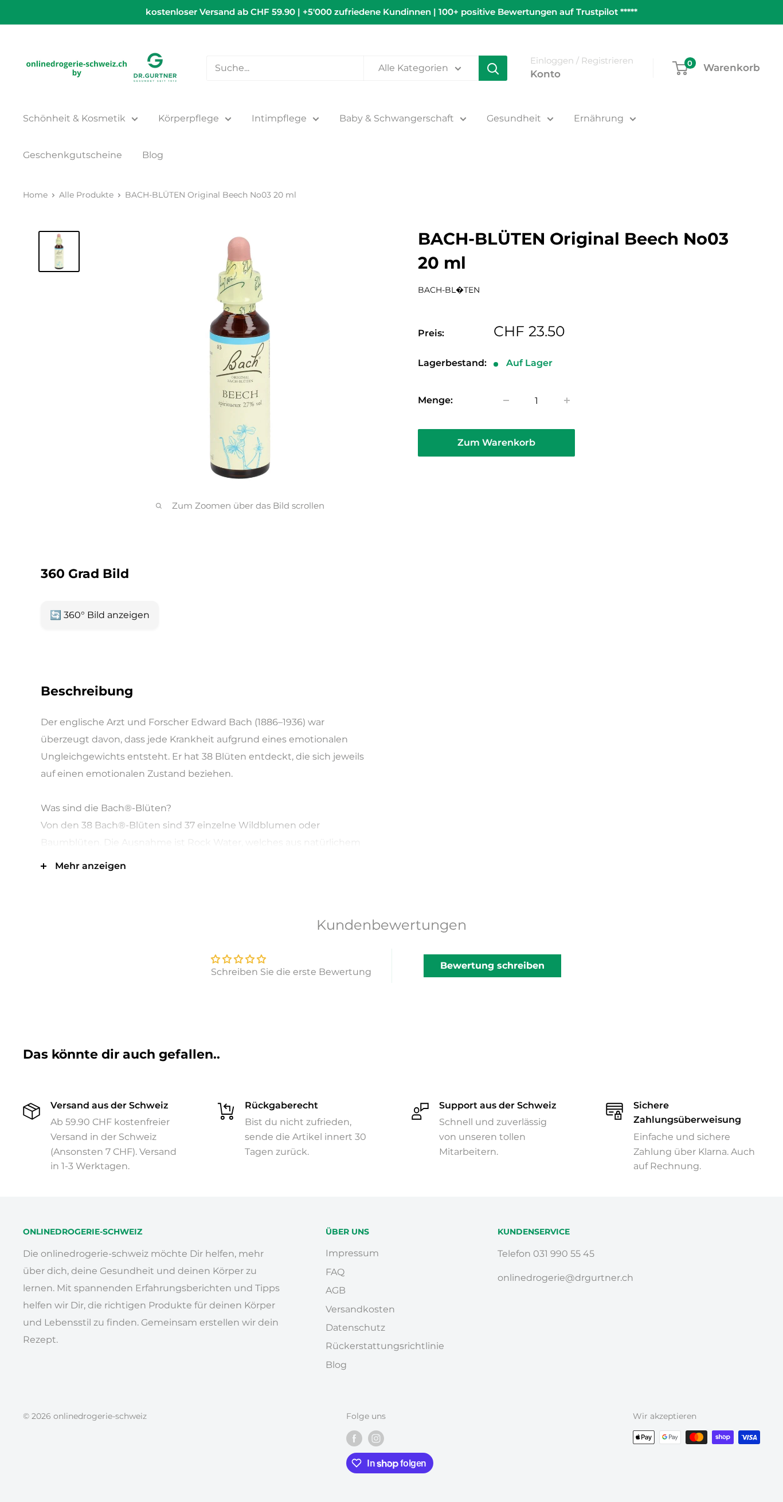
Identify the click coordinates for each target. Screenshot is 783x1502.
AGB (336, 1290)
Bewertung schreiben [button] (492, 965)
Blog (152, 155)
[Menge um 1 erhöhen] (567, 400)
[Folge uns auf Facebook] (354, 1438)
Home (35, 195)
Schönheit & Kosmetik (74, 118)
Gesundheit (514, 118)
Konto (545, 74)
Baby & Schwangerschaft (396, 118)
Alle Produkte (86, 195)
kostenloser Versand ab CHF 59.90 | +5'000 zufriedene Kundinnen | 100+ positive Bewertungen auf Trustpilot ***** (391, 11)
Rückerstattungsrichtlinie (385, 1345)
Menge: (435, 400)
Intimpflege (279, 118)
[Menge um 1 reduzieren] (506, 400)
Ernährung (599, 118)
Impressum (352, 1253)
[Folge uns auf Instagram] (376, 1438)
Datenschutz (355, 1327)
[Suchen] (493, 68)
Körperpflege (188, 118)
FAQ (335, 1272)
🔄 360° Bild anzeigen (100, 615)
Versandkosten (360, 1309)
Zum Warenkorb (496, 442)
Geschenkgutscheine (72, 155)
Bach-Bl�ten (449, 290)
